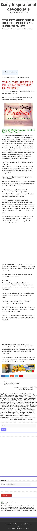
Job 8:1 (16, 307)
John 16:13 (8, 173)
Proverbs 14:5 (13, 93)
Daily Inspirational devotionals (18, 6)
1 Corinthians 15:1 (28, 307)
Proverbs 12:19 (20, 204)
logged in (19, 419)
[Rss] (18, 526)
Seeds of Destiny (17, 28)
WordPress (16, 524)
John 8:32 (24, 192)
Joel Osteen (6, 28)
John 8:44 (19, 186)
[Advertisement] (18, 50)
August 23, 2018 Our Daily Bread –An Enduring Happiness (23, 388)
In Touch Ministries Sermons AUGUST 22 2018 (12, 383)
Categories (4, 484)
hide (15, 72)
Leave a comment (28, 28)
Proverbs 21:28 (17, 309)
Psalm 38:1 (7, 309)
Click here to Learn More (29, 510)
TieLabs (29, 524)
